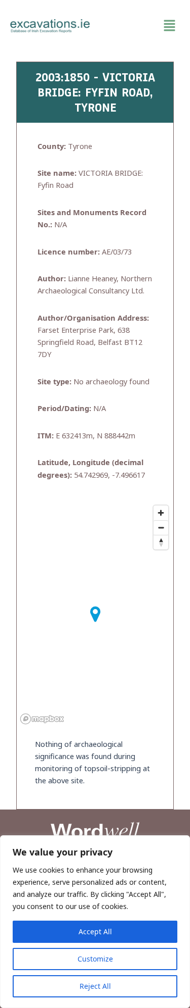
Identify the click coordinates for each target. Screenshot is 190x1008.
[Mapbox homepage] (42, 719)
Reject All (95, 986)
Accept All (95, 931)
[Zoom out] (161, 527)
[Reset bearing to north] (161, 542)
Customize (95, 959)
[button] (140, 25)
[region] (95, 921)
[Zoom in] (161, 513)
